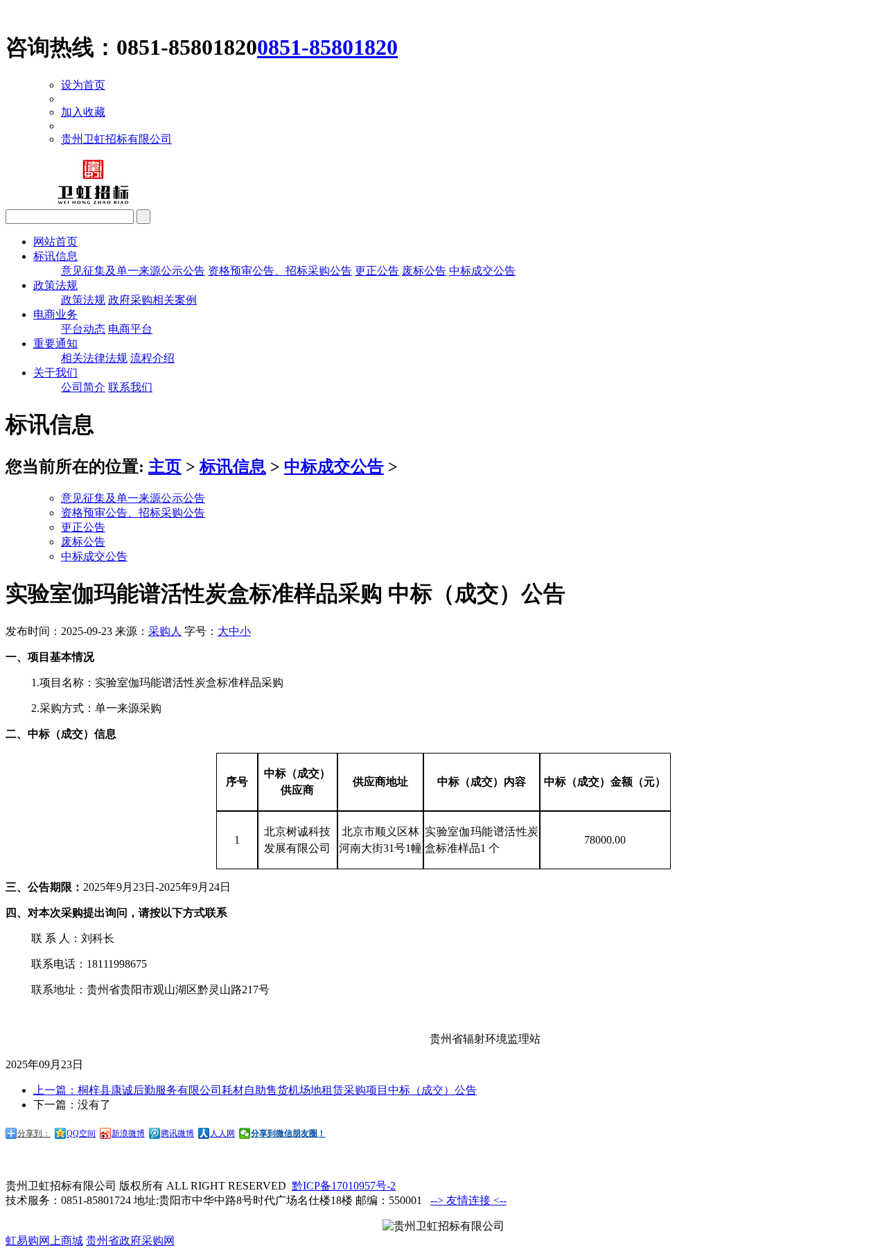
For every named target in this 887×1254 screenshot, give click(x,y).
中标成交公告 (482, 271)
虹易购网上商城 (44, 1240)
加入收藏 (83, 112)
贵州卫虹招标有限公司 (116, 139)
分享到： (34, 1133)
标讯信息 (55, 256)
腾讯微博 (177, 1133)
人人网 (222, 1133)
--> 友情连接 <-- (468, 1200)
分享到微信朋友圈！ (288, 1133)
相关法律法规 (94, 358)
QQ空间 (81, 1133)
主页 (165, 467)
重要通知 (55, 343)
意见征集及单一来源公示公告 (133, 271)
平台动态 (83, 329)
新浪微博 (128, 1133)
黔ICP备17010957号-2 (344, 1186)
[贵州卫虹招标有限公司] (96, 203)
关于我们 (55, 372)
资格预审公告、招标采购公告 (280, 271)
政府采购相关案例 (152, 300)
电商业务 (55, 314)
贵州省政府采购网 (130, 1240)
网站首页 (55, 241)
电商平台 (130, 329)
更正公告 (377, 271)
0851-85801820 (327, 47)
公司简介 (83, 387)
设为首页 (83, 85)
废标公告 (424, 271)
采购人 (165, 631)
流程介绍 (152, 358)
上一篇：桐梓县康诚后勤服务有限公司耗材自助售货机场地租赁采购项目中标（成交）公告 (255, 1090)
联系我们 (130, 387)
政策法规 (55, 285)
